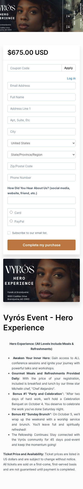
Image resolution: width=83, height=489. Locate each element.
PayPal (19, 221)
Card (17, 212)
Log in (71, 78)
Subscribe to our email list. (29, 232)
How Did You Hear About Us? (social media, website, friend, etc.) (38, 190)
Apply (68, 68)
